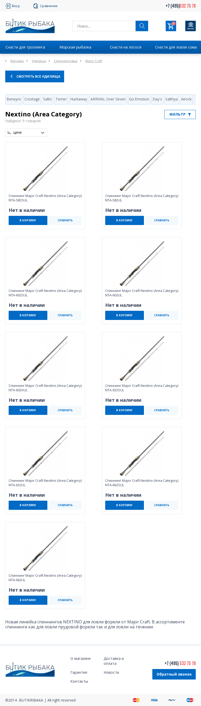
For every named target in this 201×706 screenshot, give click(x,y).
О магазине (80, 658)
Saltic (47, 99)
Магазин (17, 61)
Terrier (61, 99)
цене (17, 132)
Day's (157, 99)
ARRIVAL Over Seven (108, 99)
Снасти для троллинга (25, 47)
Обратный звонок (174, 674)
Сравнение (49, 6)
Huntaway (78, 99)
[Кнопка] (190, 26)
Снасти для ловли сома (176, 47)
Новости (111, 672)
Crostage (32, 99)
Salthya (171, 99)
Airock (186, 99)
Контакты (79, 681)
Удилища (39, 61)
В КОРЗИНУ (28, 220)
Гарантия (78, 672)
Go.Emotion (139, 99)
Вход (15, 6)
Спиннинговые (65, 61)
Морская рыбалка (75, 47)
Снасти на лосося (125, 47)
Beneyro (14, 99)
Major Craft (93, 61)
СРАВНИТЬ (65, 220)
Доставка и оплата (114, 661)
